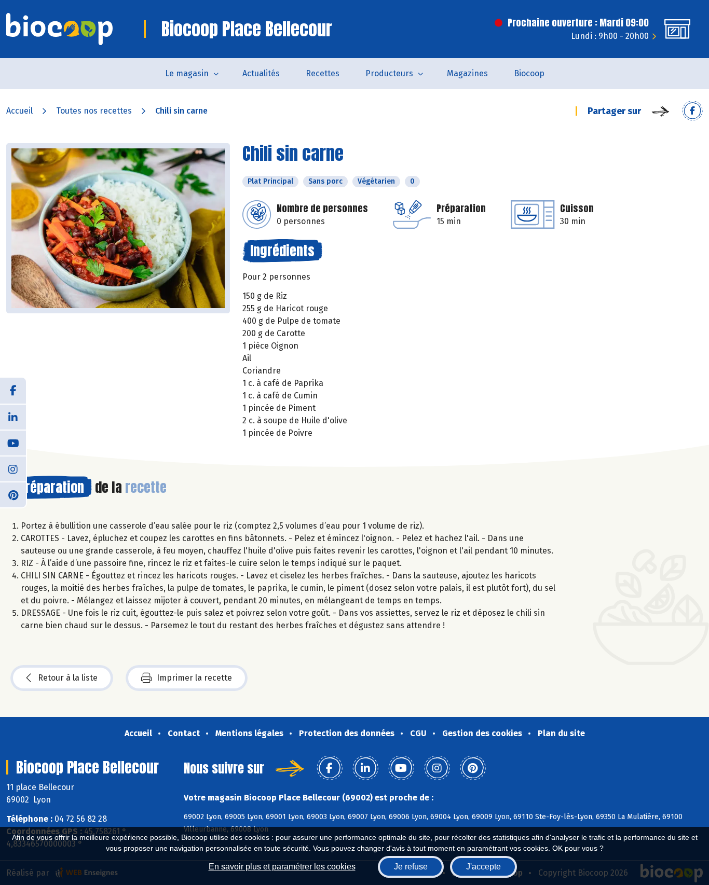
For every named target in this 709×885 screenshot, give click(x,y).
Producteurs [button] (389, 73)
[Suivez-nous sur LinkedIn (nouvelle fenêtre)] (13, 417)
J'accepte (483, 866)
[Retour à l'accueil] (59, 29)
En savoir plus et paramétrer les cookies (282, 866)
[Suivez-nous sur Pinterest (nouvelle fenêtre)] (13, 494)
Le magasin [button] (187, 73)
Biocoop (529, 73)
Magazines (467, 73)
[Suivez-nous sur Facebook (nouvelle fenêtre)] (13, 391)
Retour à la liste (68, 678)
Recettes (322, 73)
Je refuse (411, 866)
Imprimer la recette (194, 678)
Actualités (261, 73)
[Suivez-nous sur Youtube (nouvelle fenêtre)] (13, 442)
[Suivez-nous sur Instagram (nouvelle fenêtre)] (13, 468)
